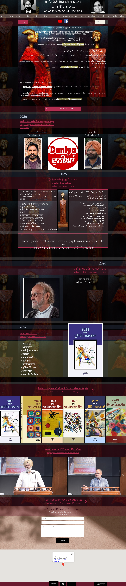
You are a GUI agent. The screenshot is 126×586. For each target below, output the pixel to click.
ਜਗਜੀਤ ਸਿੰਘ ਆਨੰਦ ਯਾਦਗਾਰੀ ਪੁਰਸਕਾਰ (50, 32)
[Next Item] (123, 476)
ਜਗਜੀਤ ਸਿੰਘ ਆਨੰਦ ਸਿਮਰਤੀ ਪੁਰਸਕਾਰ (35, 121)
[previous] (3, 420)
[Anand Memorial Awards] (60, 21)
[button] (16, 16)
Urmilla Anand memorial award (35, 93)
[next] (122, 420)
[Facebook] (66, 21)
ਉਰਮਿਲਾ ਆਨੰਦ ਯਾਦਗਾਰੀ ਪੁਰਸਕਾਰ (47, 38)
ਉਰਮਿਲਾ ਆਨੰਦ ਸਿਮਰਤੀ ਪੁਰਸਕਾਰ (63, 179)
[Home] (63, 584)
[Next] (93, 390)
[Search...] (106, 22)
